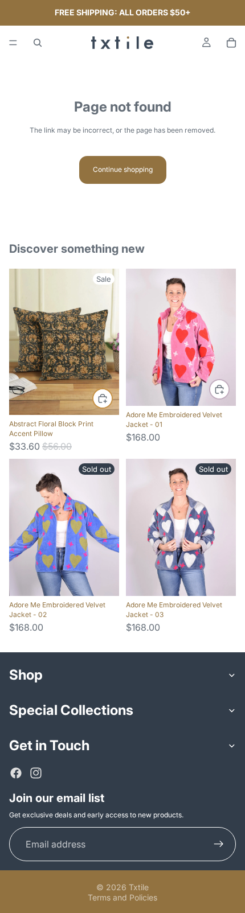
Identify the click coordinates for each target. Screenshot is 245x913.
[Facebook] (16, 773)
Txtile (139, 887)
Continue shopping (123, 169)
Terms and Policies (122, 897)
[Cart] (231, 42)
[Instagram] (36, 773)
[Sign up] (219, 844)
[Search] (37, 42)
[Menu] (13, 43)
